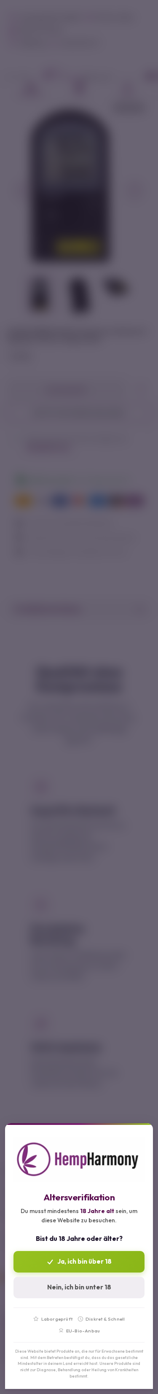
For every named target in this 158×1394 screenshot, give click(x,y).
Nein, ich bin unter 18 (79, 1287)
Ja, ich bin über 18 (84, 1261)
